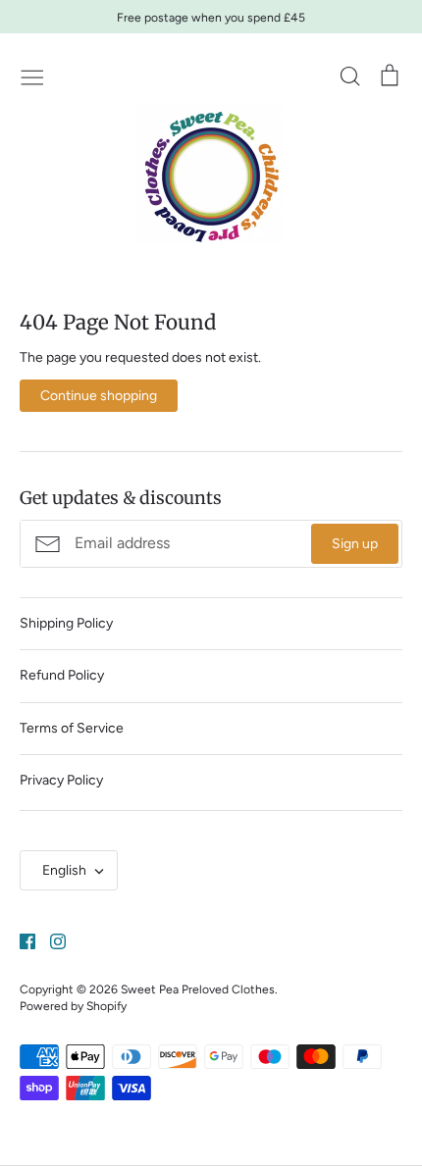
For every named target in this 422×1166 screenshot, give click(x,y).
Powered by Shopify (73, 1005)
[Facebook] (20, 940)
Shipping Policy (66, 623)
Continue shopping (98, 395)
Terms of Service (72, 728)
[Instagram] (50, 940)
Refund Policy (62, 675)
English (64, 870)
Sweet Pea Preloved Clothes (198, 989)
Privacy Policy (61, 780)
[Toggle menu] (32, 75)
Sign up (355, 543)
